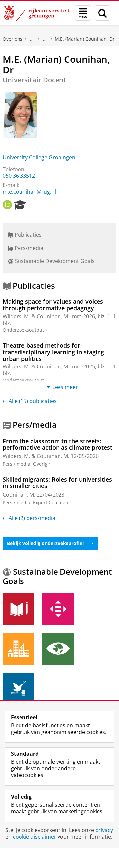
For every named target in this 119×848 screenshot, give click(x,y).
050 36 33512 (19, 176)
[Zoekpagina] (102, 13)
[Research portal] (20, 205)
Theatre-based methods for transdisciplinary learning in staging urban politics (53, 352)
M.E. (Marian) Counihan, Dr (85, 39)
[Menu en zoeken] (83, 13)
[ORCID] (7, 205)
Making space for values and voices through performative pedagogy (53, 305)
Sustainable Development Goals (54, 261)
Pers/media (28, 247)
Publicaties (27, 234)
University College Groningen (39, 157)
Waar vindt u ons (45, 39)
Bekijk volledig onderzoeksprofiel (45, 543)
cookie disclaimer (34, 836)
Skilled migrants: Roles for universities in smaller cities (57, 482)
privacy (104, 830)
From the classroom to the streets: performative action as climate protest (57, 444)
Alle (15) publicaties (33, 401)
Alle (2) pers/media (32, 518)
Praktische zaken (32, 39)
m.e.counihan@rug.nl (29, 191)
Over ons (12, 39)
